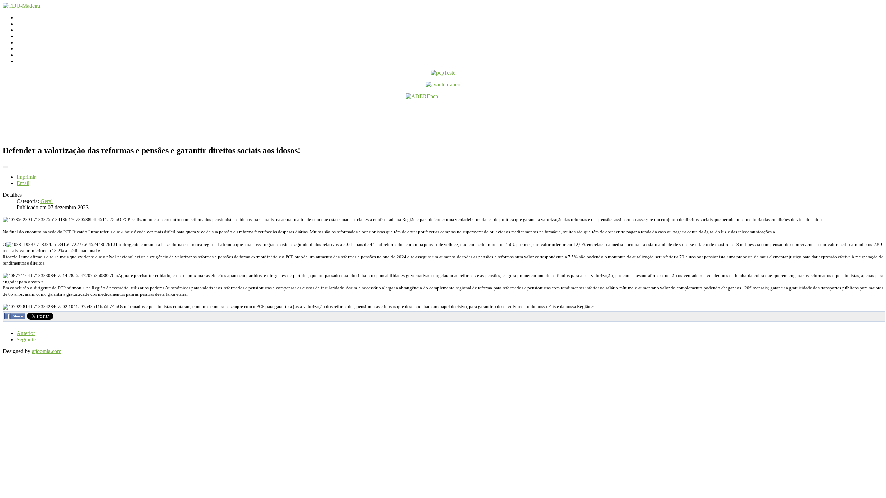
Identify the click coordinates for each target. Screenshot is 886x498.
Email (23, 183)
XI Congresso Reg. (38, 42)
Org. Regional (32, 36)
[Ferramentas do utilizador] (5, 167)
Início (23, 17)
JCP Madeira (31, 55)
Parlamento (29, 30)
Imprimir (26, 177)
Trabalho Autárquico (39, 49)
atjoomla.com (46, 351)
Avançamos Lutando (39, 61)
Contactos (27, 24)
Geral (46, 201)
